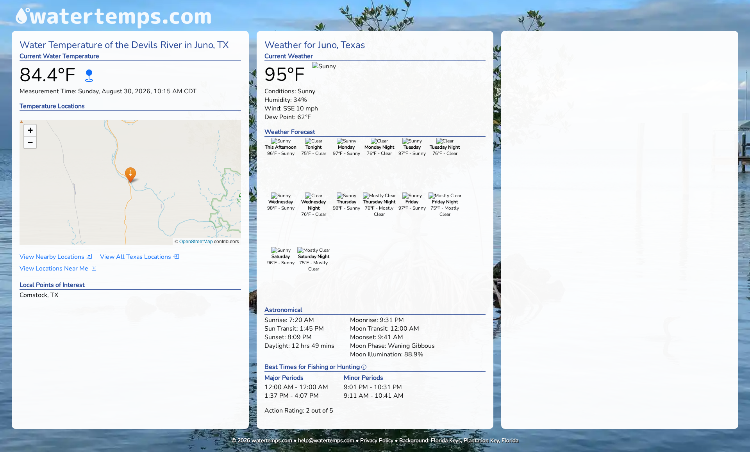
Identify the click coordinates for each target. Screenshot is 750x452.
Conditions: (280, 91)
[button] (130, 174)
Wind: (273, 108)
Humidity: (278, 100)
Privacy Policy (376, 440)
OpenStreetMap (196, 241)
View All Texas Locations (136, 257)
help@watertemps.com (326, 440)
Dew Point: (280, 117)
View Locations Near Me (55, 268)
